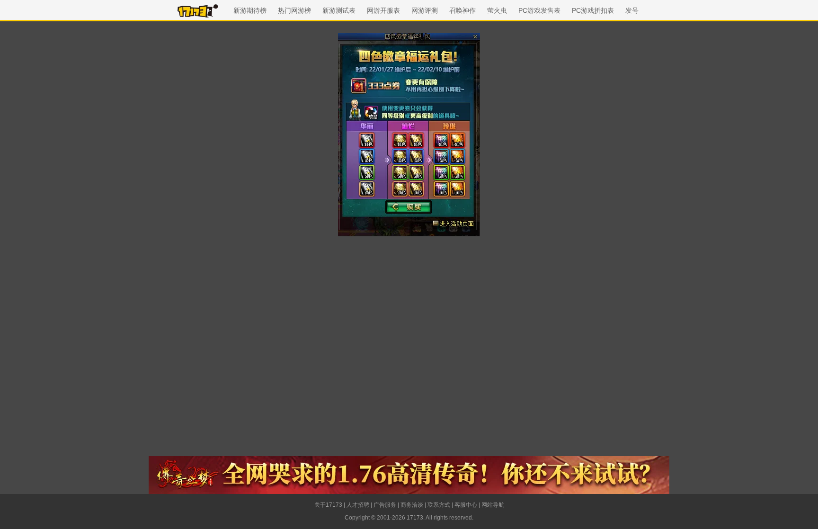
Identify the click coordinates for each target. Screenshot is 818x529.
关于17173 (328, 505)
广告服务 (384, 505)
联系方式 (438, 505)
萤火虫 (497, 10)
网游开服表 (383, 10)
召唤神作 (462, 10)
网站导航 (492, 505)
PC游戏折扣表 (593, 10)
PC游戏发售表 (539, 10)
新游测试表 (339, 10)
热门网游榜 (294, 10)
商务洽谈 (411, 505)
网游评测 (424, 10)
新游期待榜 (250, 10)
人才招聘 (358, 505)
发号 (632, 10)
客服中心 (465, 505)
